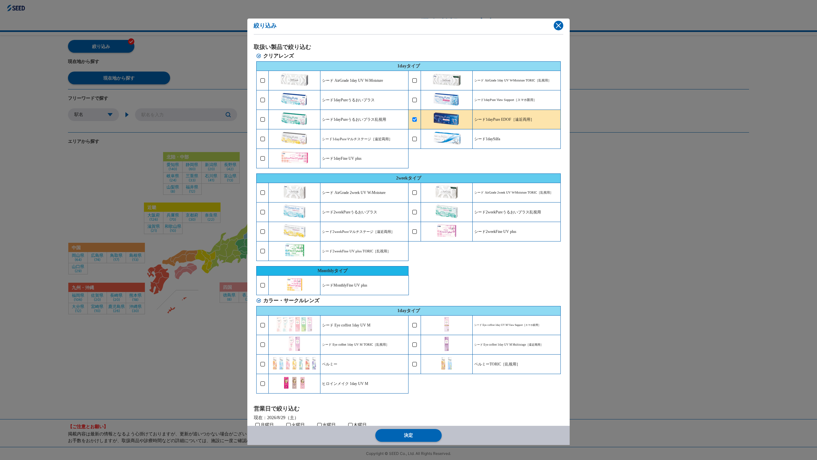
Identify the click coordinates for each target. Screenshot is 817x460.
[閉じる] (558, 25)
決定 (408, 435)
